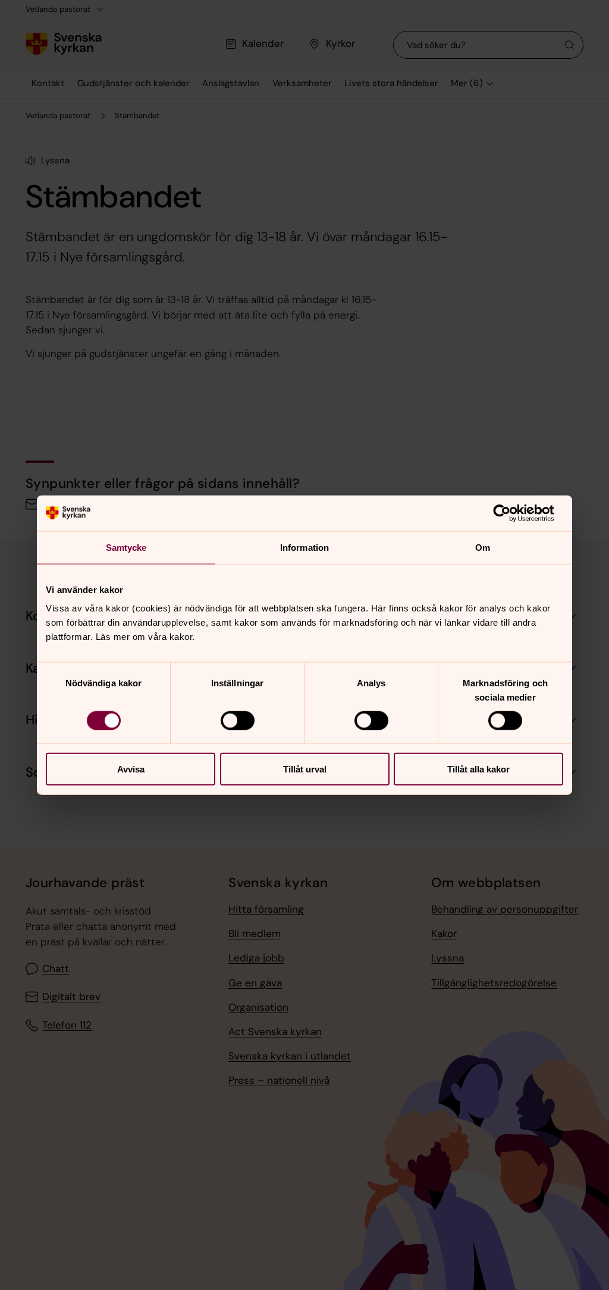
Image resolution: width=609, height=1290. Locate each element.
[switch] (238, 720)
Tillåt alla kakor (478, 769)
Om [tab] (482, 547)
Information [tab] (304, 547)
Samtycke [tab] (126, 547)
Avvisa (131, 769)
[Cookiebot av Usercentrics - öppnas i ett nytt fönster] (511, 513)
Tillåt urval (305, 769)
